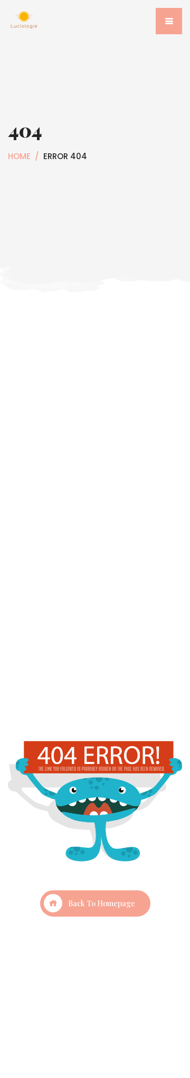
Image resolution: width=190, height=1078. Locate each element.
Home (19, 156)
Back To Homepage (101, 903)
